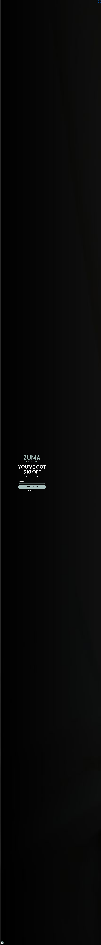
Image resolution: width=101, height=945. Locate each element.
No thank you (32, 491)
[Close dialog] (99, 1)
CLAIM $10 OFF (32, 487)
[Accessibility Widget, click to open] (2, 942)
